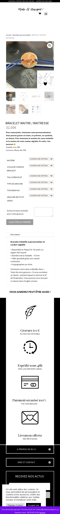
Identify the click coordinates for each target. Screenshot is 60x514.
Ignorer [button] (42, 512)
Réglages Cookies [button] (15, 505)
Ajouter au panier (20, 222)
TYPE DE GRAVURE (15, 183)
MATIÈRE (11, 160)
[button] (49, 45)
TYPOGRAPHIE (13, 190)
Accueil (8, 35)
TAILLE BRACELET (14, 177)
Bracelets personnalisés (21, 35)
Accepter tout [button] (33, 505)
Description (15, 234)
